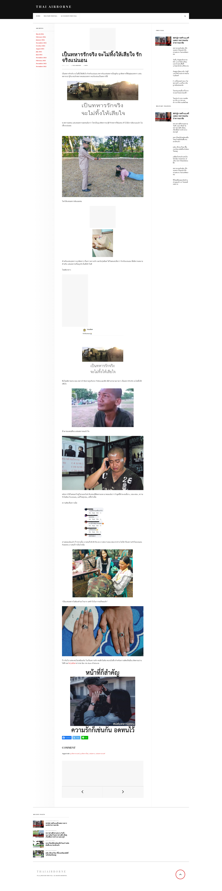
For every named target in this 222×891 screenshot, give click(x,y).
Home (38, 16)
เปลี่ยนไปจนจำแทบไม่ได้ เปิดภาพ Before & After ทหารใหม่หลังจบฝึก (180, 160)
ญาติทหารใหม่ (84, 753)
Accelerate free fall (69, 16)
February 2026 (41, 37)
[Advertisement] (103, 39)
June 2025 (39, 55)
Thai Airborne (76, 65)
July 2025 (39, 52)
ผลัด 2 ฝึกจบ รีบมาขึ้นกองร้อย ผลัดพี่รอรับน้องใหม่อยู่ (181, 149)
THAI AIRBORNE (54, 6)
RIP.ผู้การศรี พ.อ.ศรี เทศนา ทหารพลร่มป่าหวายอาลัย (181, 40)
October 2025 (40, 46)
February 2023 (41, 60)
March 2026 (40, 34)
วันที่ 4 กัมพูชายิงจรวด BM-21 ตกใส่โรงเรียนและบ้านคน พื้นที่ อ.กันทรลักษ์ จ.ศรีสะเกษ (181, 63)
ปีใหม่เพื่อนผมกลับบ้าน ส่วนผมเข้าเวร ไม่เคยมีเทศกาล (180, 182)
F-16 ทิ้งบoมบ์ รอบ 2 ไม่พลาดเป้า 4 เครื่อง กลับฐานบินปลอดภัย (180, 83)
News (86, 65)
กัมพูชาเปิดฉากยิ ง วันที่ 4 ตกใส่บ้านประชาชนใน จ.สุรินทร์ (181, 73)
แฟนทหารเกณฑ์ (100, 753)
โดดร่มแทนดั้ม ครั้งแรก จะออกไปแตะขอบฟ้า (181, 92)
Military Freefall (50, 16)
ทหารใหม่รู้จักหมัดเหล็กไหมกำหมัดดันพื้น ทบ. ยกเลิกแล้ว (181, 139)
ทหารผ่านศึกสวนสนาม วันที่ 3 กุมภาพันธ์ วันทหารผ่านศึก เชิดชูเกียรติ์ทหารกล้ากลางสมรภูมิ (180, 128)
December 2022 (41, 63)
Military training (51, 850)
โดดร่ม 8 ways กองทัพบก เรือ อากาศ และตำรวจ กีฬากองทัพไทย (180, 100)
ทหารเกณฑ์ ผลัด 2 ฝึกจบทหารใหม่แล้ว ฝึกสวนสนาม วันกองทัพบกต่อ (180, 51)
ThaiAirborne (52, 871)
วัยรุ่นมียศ (72, 663)
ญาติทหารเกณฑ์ (74, 753)
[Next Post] (123, 792)
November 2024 (41, 58)
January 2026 (40, 40)
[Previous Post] (82, 792)
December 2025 (41, 43)
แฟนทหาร (92, 753)
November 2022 (41, 66)
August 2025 (40, 49)
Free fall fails (50, 840)
